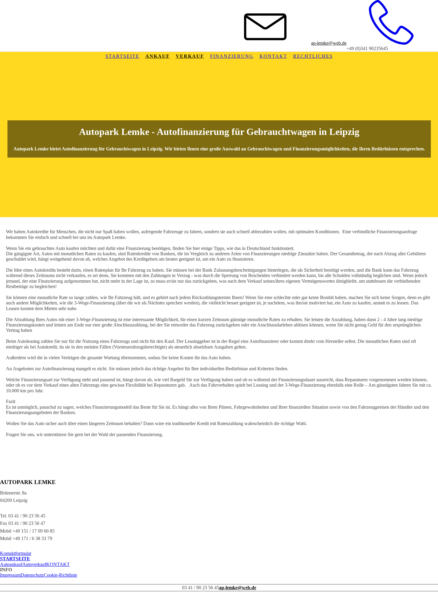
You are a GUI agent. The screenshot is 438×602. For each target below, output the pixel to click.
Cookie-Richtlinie (60, 575)
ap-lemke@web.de (329, 43)
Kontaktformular (15, 553)
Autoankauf (11, 564)
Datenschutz (32, 575)
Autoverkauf (34, 564)
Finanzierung (232, 56)
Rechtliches (313, 56)
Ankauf (157, 56)
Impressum (10, 575)
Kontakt (273, 56)
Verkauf (190, 56)
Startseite (122, 56)
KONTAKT (58, 564)
